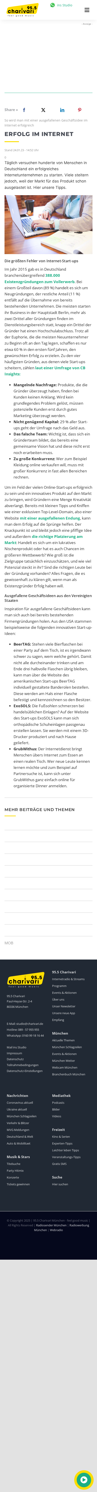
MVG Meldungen (18, 1130)
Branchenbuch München (68, 1074)
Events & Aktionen (64, 993)
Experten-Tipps (62, 1143)
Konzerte (13, 1177)
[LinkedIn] (61, 110)
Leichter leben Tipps (65, 1150)
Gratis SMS (59, 1164)
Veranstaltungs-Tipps (66, 1157)
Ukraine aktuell (17, 1109)
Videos (56, 1116)
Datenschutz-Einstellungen (25, 1071)
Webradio (56, 1230)
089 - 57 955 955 (28, 1030)
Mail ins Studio (16, 1047)
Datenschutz (15, 1059)
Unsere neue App (63, 1013)
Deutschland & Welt (20, 1137)
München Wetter (63, 1061)
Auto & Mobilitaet (18, 1143)
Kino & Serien (61, 1137)
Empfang (58, 1020)
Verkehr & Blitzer (18, 1123)
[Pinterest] (79, 110)
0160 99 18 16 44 (33, 1035)
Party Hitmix (15, 1171)
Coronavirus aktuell (20, 1103)
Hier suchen (60, 1184)
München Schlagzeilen (67, 1047)
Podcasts (58, 1103)
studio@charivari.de (29, 1024)
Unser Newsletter (63, 1006)
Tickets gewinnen (18, 1184)
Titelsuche (13, 1164)
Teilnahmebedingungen (23, 1065)
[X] (42, 110)
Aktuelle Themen (63, 1040)
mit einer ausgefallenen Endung (50, 518)
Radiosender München (51, 1225)
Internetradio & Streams (68, 979)
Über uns (58, 999)
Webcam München (64, 1067)
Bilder (56, 1109)
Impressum (14, 1053)
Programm (59, 986)
